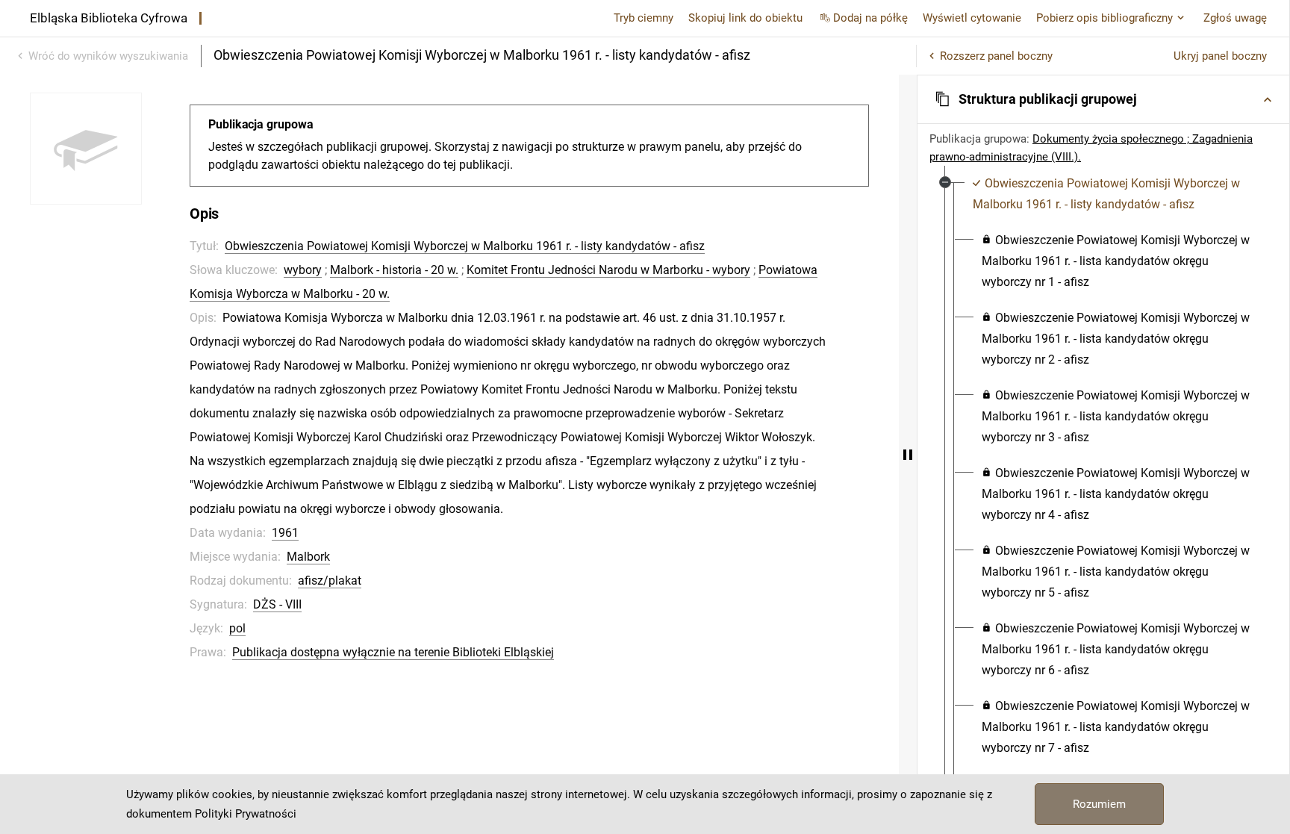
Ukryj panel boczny (1220, 56)
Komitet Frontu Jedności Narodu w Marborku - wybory (608, 270)
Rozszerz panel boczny (996, 56)
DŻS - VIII (277, 604)
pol (237, 628)
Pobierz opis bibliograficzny (1104, 18)
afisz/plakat (329, 580)
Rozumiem (1099, 804)
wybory (303, 270)
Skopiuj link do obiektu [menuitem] (745, 18)
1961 (285, 533)
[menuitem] (1112, 194)
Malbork (308, 557)
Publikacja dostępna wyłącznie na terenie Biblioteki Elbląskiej (393, 652)
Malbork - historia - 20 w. (394, 270)
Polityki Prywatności (245, 814)
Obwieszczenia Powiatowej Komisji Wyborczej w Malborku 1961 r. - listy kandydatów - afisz (465, 246)
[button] (1103, 99)
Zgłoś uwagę (1235, 18)
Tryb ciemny (643, 18)
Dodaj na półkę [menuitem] (870, 18)
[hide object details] (908, 454)
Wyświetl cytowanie (972, 18)
